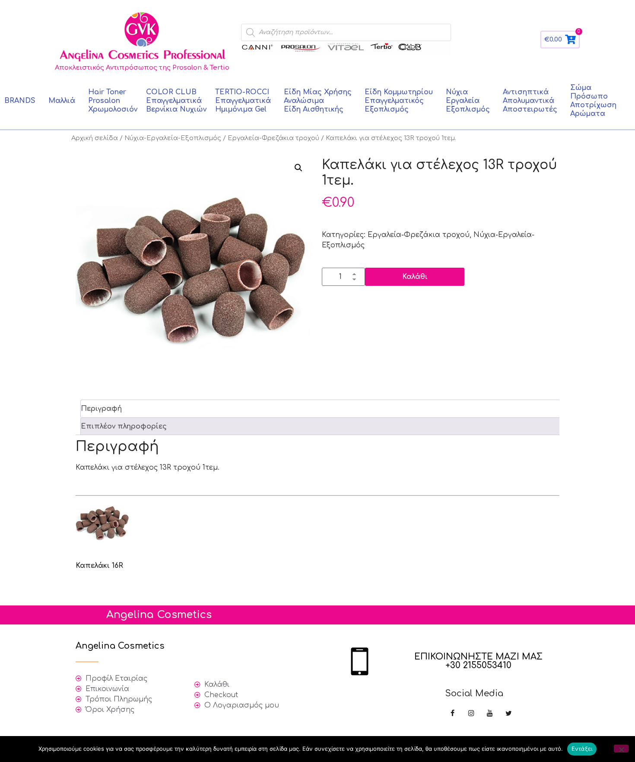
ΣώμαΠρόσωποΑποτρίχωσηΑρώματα (593, 101)
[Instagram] (471, 714)
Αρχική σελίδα (94, 137)
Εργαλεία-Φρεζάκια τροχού (273, 137)
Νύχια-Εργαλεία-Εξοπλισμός (172, 137)
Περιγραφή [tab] (101, 409)
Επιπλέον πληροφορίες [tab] (124, 426)
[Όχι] (621, 748)
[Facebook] (452, 714)
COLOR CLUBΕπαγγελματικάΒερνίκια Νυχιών (176, 100)
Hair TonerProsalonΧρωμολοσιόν (112, 100)
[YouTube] (489, 714)
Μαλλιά (61, 101)
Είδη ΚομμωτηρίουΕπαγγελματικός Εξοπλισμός (399, 100)
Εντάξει (582, 748)
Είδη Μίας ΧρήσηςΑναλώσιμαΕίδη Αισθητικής (318, 100)
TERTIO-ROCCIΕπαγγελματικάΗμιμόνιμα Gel (243, 100)
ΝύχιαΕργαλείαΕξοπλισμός (468, 100)
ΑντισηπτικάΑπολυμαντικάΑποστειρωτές (530, 100)
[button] (298, 168)
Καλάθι (415, 277)
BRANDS (19, 101)
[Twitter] (508, 714)
